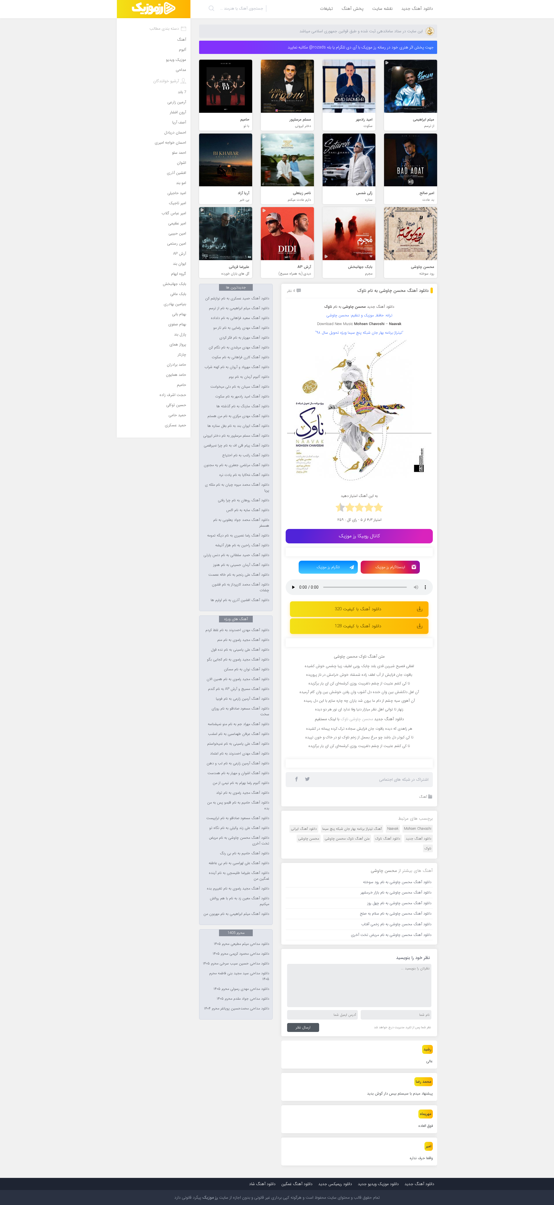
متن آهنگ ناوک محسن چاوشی (347, 838)
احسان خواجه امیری (170, 143)
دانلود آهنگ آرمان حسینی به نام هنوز (241, 565)
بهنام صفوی (177, 324)
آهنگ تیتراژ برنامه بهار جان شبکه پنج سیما (352, 829)
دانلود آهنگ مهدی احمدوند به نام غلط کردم (237, 630)
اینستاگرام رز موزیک (390, 567)
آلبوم (182, 50)
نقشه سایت (382, 8)
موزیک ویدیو (176, 60)
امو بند (181, 183)
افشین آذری (176, 173)
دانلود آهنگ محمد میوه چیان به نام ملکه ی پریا (237, 487)
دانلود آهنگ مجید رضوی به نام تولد (242, 793)
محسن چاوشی (308, 838)
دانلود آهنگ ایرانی (304, 829)
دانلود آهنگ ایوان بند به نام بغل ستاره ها (238, 426)
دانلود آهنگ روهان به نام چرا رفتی (243, 500)
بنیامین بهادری (175, 304)
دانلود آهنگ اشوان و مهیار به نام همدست (238, 773)
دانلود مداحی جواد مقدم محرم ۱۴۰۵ (243, 999)
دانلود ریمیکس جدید (335, 1184)
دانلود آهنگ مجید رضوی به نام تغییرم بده (238, 888)
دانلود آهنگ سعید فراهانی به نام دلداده (240, 318)
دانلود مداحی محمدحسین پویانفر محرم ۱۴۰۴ (236, 1008)
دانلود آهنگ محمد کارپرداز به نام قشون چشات (240, 587)
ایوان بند (179, 264)
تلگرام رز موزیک (328, 567)
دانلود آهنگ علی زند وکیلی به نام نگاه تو (239, 828)
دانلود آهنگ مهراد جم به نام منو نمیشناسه (238, 724)
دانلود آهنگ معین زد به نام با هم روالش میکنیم (239, 901)
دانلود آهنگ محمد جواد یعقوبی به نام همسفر (241, 523)
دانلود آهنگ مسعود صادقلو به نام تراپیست (237, 818)
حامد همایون (176, 375)
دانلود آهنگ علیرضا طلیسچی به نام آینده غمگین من (239, 876)
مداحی (181, 70)
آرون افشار (178, 112)
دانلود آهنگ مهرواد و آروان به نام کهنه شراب (237, 367)
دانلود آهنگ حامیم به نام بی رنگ (244, 853)
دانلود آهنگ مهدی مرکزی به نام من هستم (238, 416)
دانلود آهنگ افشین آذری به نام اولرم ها (240, 600)
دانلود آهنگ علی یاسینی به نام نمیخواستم (238, 744)
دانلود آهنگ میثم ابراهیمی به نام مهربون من (236, 914)
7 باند (182, 92)
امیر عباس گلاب (174, 213)
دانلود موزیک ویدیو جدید (378, 1184)
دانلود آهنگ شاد (262, 1184)
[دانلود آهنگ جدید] (153, 9)
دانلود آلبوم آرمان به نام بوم (249, 377)
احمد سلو (179, 153)
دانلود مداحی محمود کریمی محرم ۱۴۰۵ (241, 954)
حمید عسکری (175, 425)
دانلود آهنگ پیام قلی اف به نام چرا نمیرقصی (236, 445)
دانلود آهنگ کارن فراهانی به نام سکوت (240, 357)
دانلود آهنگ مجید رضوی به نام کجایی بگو (238, 659)
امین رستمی (176, 244)
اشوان (181, 163)
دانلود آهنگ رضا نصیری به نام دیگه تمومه (238, 535)
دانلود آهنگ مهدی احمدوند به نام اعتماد (239, 754)
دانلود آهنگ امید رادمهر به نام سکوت (242, 396)
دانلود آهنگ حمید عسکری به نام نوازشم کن (237, 298)
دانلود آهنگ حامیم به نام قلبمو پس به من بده (238, 805)
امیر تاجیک (177, 203)
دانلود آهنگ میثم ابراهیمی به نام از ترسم (239, 308)
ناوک (427, 848)
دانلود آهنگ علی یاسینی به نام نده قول (240, 650)
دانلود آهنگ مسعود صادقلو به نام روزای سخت (240, 711)
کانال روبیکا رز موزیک (359, 536)
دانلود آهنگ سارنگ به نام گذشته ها (242, 406)
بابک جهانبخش (174, 284)
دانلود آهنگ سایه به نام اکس (247, 510)
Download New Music (335, 324)
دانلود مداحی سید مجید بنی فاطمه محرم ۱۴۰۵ (239, 976)
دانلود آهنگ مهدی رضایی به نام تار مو (241, 328)
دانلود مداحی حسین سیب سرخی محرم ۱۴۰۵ (236, 963)
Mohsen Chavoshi (417, 829)
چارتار (181, 355)
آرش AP (179, 254)
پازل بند (180, 334)
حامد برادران (176, 365)
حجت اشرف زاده (173, 395)
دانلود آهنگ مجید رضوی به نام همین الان (238, 679)
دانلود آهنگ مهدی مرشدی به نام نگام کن (239, 347)
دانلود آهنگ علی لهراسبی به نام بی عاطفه (239, 863)
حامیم (181, 385)
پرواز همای (177, 344)
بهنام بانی (179, 314)
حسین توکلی (176, 405)
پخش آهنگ (353, 8)
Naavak (392, 829)
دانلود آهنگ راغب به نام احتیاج (245, 455)
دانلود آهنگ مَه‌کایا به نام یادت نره (244, 475)
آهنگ (423, 796)
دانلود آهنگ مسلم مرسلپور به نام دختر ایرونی (236, 436)
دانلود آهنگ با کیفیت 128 (358, 626)
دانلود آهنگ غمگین (296, 1184)
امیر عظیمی (177, 223)
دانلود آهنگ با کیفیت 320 (358, 609)
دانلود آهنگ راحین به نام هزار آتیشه (242, 545)
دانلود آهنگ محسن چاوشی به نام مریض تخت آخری (239, 840)
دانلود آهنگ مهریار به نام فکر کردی (244, 338)
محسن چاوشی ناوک (356, 719)
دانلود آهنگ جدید (417, 8)
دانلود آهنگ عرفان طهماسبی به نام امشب (238, 734)
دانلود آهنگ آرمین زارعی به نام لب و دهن (238, 763)
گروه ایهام (178, 274)
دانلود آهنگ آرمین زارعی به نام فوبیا (242, 699)
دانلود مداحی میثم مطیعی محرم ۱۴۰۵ (241, 944)
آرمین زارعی (176, 102)
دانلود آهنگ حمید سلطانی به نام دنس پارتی (236, 555)
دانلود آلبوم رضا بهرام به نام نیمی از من (241, 783)
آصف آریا (179, 122)
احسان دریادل (175, 132)
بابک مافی (178, 294)
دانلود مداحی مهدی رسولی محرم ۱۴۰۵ (241, 989)
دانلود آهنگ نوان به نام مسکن (246, 669)
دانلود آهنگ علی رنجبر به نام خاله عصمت (238, 575)
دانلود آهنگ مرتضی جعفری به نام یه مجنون (236, 465)
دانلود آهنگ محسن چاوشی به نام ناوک (392, 290)
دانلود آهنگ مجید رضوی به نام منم (243, 640)
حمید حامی (177, 415)
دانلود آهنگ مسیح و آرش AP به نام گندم (238, 689)
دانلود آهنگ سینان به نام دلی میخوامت (239, 387)
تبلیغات (326, 8)
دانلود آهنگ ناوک (387, 838)
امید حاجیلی (176, 193)
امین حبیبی (177, 233)
